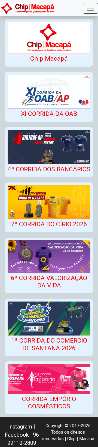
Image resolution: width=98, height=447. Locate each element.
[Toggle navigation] (90, 8)
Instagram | (21, 426)
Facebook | (18, 435)
